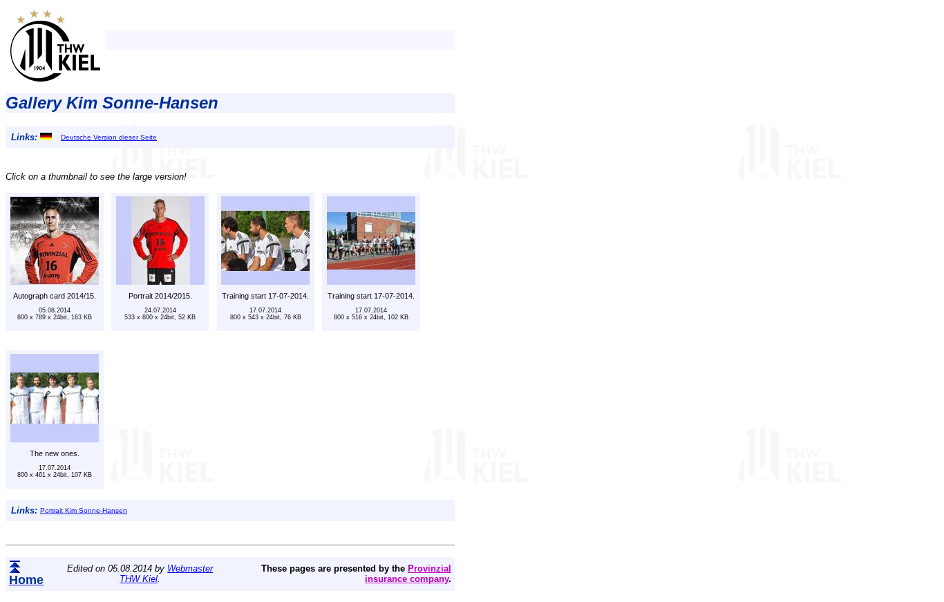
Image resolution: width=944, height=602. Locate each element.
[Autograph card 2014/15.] (54, 281)
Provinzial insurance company (408, 573)
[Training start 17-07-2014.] (265, 281)
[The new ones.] (54, 438)
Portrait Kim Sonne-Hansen (83, 510)
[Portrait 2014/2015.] (160, 281)
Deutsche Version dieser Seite (109, 137)
